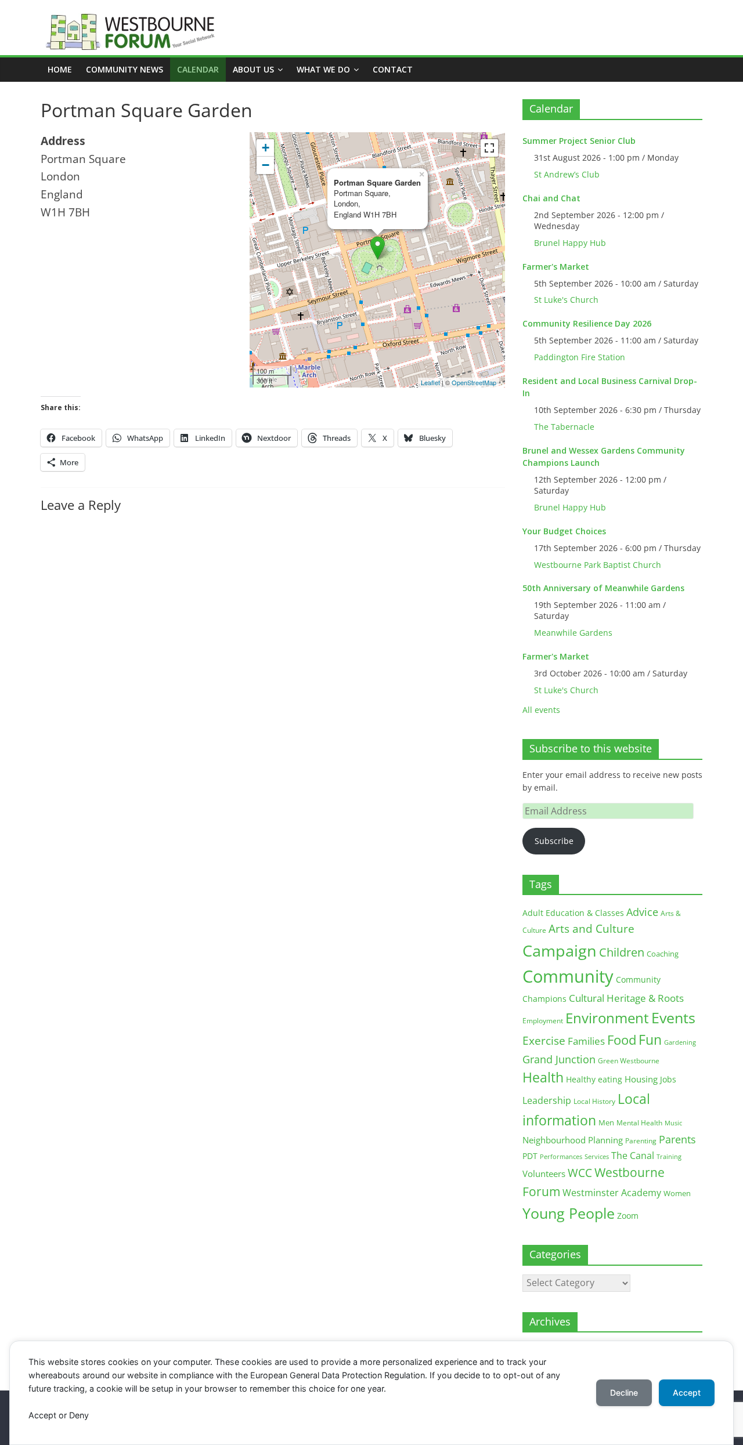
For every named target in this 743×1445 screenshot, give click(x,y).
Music (673, 1123)
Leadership (546, 1100)
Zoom (628, 1216)
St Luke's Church (566, 299)
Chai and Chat (551, 198)
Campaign (559, 950)
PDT (530, 1155)
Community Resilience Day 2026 (586, 323)
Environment (607, 1017)
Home (60, 69)
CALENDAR (198, 69)
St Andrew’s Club (567, 174)
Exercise (543, 1040)
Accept (687, 1392)
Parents (677, 1139)
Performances (561, 1157)
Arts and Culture (591, 928)
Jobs (668, 1079)
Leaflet (430, 382)
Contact (393, 69)
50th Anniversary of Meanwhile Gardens (603, 587)
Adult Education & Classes (573, 912)
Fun (650, 1039)
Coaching (663, 953)
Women (677, 1193)
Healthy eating (594, 1079)
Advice (642, 912)
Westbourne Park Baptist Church (597, 564)
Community (568, 976)
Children (621, 952)
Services (597, 1157)
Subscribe (554, 840)
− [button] (265, 165)
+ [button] (265, 147)
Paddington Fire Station (579, 357)
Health (543, 1078)
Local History (594, 1101)
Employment (542, 1021)
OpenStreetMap (474, 382)
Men (606, 1122)
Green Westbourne (628, 1060)
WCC (580, 1172)
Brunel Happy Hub (570, 242)
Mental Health (639, 1123)
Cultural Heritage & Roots (626, 998)
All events (541, 709)
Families (586, 1041)
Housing (641, 1079)
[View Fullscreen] (489, 148)
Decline (624, 1392)
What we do (323, 69)
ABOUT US (253, 69)
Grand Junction (559, 1059)
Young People (568, 1213)
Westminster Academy (611, 1192)
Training (669, 1156)
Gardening (680, 1042)
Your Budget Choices (564, 531)
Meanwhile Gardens (573, 632)
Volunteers (543, 1173)
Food (621, 1039)
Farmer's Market (555, 266)
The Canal (632, 1155)
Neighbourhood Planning (572, 1140)
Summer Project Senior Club (579, 140)
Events (673, 1017)
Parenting (641, 1141)
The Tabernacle (564, 426)
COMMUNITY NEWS (124, 69)
